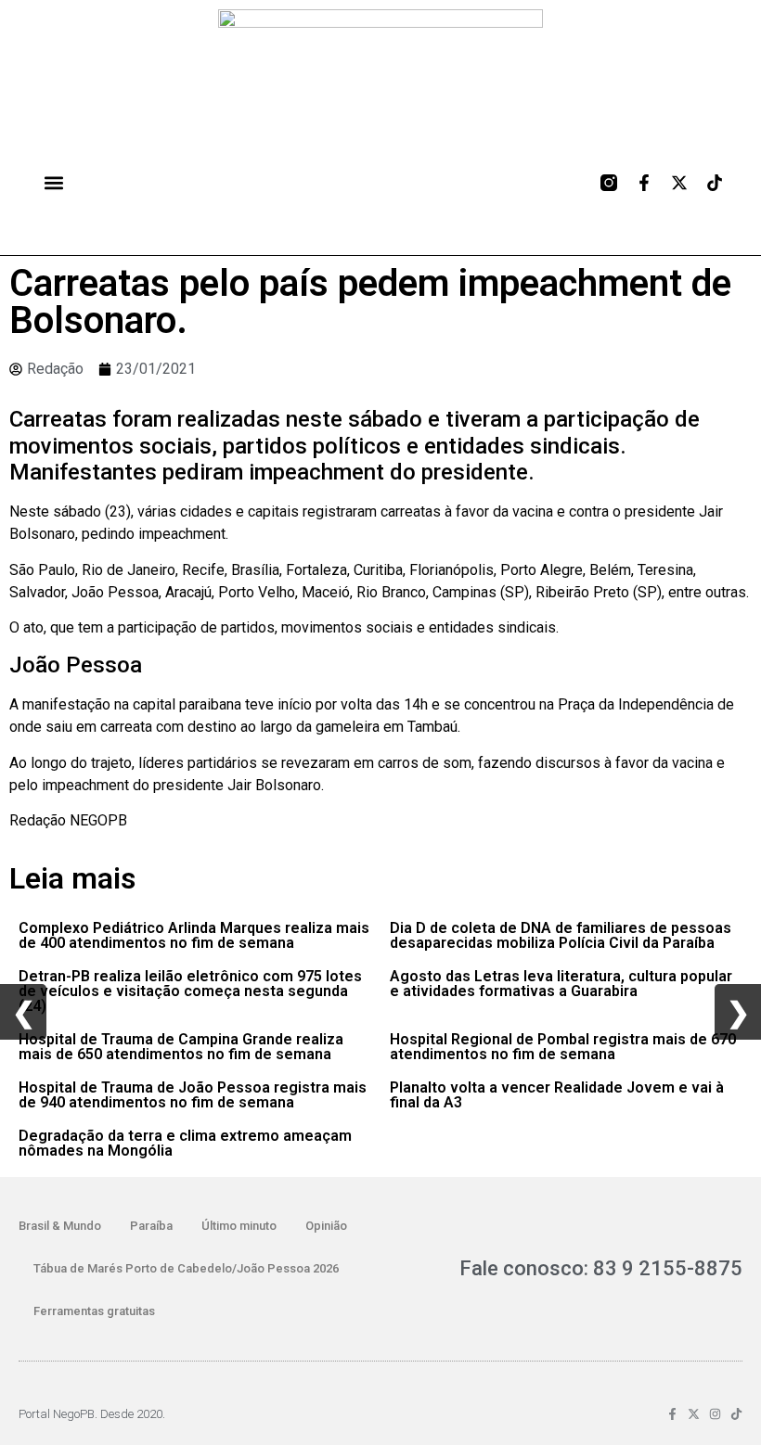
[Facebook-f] (644, 182)
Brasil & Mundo (60, 1226)
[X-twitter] (679, 182)
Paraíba (151, 1226)
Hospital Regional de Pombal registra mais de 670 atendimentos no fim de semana (563, 1046)
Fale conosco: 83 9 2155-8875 (600, 1268)
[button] (53, 183)
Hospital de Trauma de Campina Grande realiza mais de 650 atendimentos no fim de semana (181, 1046)
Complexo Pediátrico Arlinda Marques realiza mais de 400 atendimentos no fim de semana (194, 935)
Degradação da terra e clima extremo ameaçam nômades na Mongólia (185, 1143)
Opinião (326, 1226)
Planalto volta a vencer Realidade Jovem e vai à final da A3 (557, 1095)
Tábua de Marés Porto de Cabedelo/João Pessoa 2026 (186, 1268)
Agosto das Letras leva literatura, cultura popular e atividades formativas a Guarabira (561, 983)
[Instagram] (715, 1414)
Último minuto (239, 1226)
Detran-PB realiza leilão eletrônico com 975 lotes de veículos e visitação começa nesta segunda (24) (190, 991)
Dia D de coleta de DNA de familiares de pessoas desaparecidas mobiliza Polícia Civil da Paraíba (560, 935)
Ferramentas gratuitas (94, 1311)
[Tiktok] (714, 182)
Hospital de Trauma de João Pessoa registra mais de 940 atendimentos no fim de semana (193, 1095)
